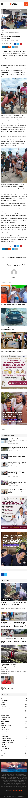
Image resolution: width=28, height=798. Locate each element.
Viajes (3, 702)
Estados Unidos (6, 717)
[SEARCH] (25, 429)
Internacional (4, 715)
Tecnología (3, 753)
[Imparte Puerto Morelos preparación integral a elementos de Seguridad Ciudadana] (4, 491)
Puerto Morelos (6, 742)
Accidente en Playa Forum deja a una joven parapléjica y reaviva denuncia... (7, 640)
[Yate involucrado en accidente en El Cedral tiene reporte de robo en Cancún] (20, 633)
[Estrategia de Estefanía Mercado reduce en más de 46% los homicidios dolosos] (4, 440)
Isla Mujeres (5, 736)
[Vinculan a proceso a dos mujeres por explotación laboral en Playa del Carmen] (4, 464)
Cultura (2, 698)
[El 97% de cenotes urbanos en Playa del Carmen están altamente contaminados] (4, 449)
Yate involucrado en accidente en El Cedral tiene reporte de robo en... (20, 640)
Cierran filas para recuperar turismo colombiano (13, 351)
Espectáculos (5, 700)
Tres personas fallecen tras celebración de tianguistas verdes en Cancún (13, 665)
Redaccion (4, 40)
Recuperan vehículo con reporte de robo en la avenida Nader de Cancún (12, 328)
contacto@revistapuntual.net (16, 790)
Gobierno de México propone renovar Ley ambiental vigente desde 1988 (17, 455)
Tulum (3, 744)
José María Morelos (6, 738)
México (2, 719)
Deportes (3, 704)
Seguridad (3, 748)
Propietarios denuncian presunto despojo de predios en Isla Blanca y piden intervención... (20, 624)
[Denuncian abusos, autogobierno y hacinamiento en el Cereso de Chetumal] (7, 680)
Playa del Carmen (6, 740)
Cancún (2, 34)
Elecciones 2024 (6, 713)
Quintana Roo (4, 725)
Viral (2, 755)
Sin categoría (4, 751)
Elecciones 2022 (6, 711)
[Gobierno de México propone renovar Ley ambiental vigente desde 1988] (4, 456)
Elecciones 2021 (6, 709)
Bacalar (4, 727)
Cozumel (4, 734)
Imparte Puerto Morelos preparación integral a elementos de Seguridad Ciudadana (17, 491)
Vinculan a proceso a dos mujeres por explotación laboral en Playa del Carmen (17, 464)
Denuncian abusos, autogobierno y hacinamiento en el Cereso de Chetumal (7, 687)
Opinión (2, 723)
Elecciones (3, 706)
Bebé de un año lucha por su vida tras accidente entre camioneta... (14, 603)
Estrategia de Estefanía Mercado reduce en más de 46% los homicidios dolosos (17, 440)
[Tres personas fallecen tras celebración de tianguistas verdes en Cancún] (14, 654)
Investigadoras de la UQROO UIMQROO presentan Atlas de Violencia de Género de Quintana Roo (17, 482)
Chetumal (4, 732)
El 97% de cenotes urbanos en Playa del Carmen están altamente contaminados (17, 448)
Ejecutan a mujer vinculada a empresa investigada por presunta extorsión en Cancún (7, 624)
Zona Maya (4, 746)
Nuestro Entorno (5, 721)
